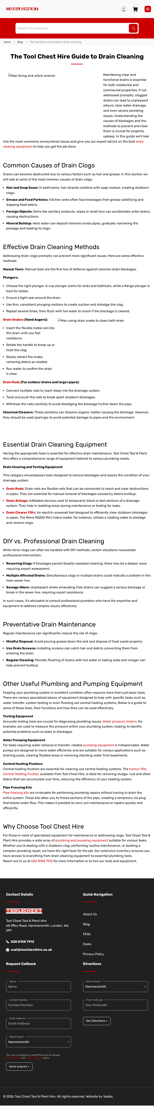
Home (7, 42)
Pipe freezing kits (16, 793)
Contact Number (18, 999)
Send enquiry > (19, 1066)
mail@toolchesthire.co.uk (31, 950)
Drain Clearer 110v (20, 512)
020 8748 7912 (42, 861)
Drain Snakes (13, 319)
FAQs (87, 934)
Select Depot (16, 1036)
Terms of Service (34, 1058)
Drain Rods (11, 382)
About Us (90, 914)
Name (12, 981)
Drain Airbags (16, 501)
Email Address (17, 1018)
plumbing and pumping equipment (81, 840)
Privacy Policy (93, 954)
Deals (87, 944)
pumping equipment (98, 745)
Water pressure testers (120, 721)
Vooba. (108, 1096)
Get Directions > (96, 1021)
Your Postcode (94, 999)
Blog (20, 42)
